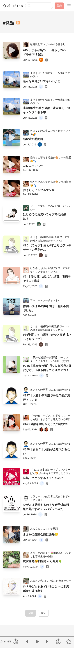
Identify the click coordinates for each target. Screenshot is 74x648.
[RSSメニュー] (18, 22)
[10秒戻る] (16, 641)
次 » (43, 613)
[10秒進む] (58, 641)
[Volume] (7, 641)
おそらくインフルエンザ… (40, 190)
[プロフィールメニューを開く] (69, 5)
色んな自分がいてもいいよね (41, 81)
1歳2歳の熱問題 (33, 139)
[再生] (11, 50)
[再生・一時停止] (37, 641)
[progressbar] (37, 636)
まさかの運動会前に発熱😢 (40, 534)
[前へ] (26, 641)
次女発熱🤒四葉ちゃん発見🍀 (42, 561)
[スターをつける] (68, 641)
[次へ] (47, 641)
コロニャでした (33, 165)
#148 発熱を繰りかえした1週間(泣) (45, 424)
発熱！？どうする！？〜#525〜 (43, 478)
